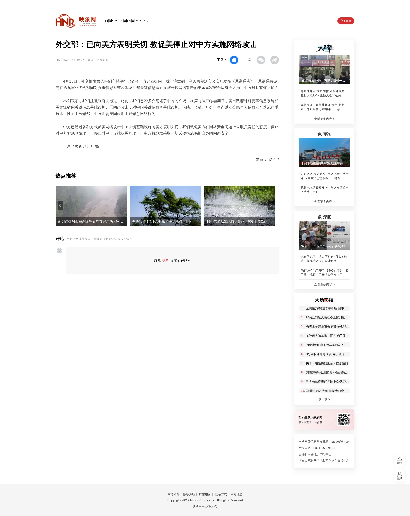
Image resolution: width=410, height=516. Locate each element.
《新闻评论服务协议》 (117, 239)
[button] (60, 205)
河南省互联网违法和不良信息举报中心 (324, 460)
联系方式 (221, 494)
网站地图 (237, 494)
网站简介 (173, 494)
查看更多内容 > (324, 119)
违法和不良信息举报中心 (315, 454)
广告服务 (205, 494)
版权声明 (189, 494)
